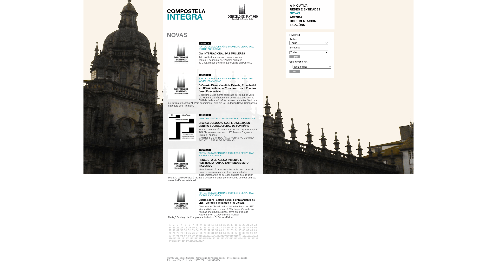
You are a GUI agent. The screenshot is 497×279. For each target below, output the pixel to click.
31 (197, 227)
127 (212, 238)
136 (247, 238)
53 (193, 230)
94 (174, 235)
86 (232, 233)
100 (197, 235)
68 (251, 230)
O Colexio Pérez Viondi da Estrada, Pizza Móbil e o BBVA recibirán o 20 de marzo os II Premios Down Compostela (227, 88)
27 (181, 227)
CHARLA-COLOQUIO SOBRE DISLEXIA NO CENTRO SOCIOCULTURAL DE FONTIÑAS (224, 124)
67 (247, 230)
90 (247, 233)
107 (224, 235)
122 (193, 238)
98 (189, 235)
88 (240, 233)
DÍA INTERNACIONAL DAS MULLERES (222, 53)
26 (177, 227)
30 (193, 227)
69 (255, 230)
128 (216, 238)
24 (170, 227)
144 (189, 241)
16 (228, 225)
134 (240, 238)
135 (243, 238)
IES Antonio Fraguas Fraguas (237, 118)
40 (232, 227)
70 (170, 233)
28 (185, 227)
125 (205, 238)
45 (251, 227)
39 (228, 227)
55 (201, 230)
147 (201, 241)
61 (224, 230)
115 (255, 235)
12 (212, 225)
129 (220, 238)
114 (251, 235)
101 (201, 235)
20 (243, 225)
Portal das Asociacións (213, 47)
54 (197, 230)
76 (193, 233)
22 (251, 225)
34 (209, 227)
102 (205, 235)
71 (174, 233)
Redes (292, 39)
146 (197, 241)
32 (201, 227)
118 (177, 238)
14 (220, 225)
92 (255, 233)
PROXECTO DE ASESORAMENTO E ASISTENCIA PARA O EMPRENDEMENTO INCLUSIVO (223, 162)
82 (216, 233)
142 (181, 241)
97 (185, 235)
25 (174, 227)
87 (236, 233)
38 (224, 227)
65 (240, 230)
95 (177, 235)
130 (224, 238)
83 (220, 233)
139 (170, 241)
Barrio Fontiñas (208, 118)
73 (181, 233)
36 (216, 227)
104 (212, 235)
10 (205, 225)
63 (232, 230)
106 (220, 235)
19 (240, 225)
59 (216, 230)
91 (251, 233)
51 (185, 230)
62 (228, 230)
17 (232, 225)
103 (209, 235)
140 (174, 241)
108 (228, 235)
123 (197, 238)
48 (174, 230)
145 (193, 241)
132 (232, 238)
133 (236, 238)
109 (232, 235)
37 (220, 227)
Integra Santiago (189, 13)
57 (209, 230)
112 (243, 235)
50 (181, 230)
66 (243, 230)
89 (243, 233)
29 (189, 227)
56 (205, 230)
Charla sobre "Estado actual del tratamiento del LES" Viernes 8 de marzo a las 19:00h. (227, 201)
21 (247, 225)
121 (189, 238)
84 (224, 233)
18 (236, 225)
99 (193, 235)
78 (201, 233)
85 (228, 233)
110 (236, 235)
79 (205, 233)
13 (216, 225)
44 (247, 227)
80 (209, 233)
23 (255, 225)
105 (216, 235)
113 (247, 235)
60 (220, 230)
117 (174, 238)
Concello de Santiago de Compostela (242, 11)
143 (185, 241)
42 (240, 227)
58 (212, 230)
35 (212, 227)
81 (212, 233)
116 (170, 238)
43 (243, 227)
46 (255, 227)
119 (181, 238)
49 (177, 230)
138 (255, 238)
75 (189, 233)
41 (236, 227)
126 (209, 238)
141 (177, 241)
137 (251, 238)
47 (170, 230)
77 (197, 233)
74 (185, 233)
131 (228, 238)
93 (170, 235)
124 (201, 238)
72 (177, 233)
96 (181, 235)
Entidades (294, 47)
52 (189, 230)
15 (224, 225)
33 (205, 227)
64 (236, 230)
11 (209, 225)
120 (185, 238)
